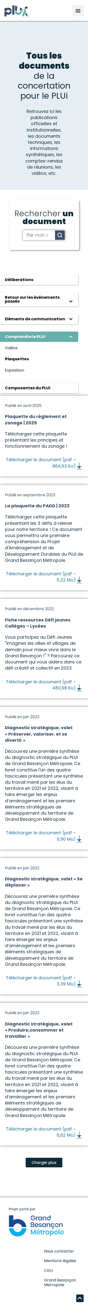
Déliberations (19, 280)
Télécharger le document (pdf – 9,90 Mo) (41, 836)
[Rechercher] (60, 235)
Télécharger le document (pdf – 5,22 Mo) (41, 577)
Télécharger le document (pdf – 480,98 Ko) (41, 685)
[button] (78, 10)
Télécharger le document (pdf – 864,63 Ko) (41, 463)
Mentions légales (60, 1261)
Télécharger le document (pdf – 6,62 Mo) (41, 1132)
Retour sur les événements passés (32, 299)
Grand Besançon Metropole (60, 1282)
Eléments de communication (35, 319)
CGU (48, 1270)
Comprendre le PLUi (25, 336)
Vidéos (11, 348)
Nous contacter (59, 1251)
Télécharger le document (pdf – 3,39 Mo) (41, 981)
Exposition (14, 370)
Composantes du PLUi (27, 388)
